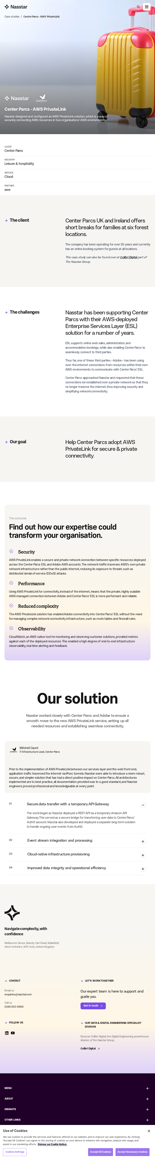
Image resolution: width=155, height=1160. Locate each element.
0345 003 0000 (14, 1007)
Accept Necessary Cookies (132, 1152)
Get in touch (91, 1006)
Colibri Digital (88, 1049)
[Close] (149, 1131)
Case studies (12, 17)
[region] (77, 1142)
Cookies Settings (14, 1152)
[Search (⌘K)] (138, 7)
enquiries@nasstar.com (18, 994)
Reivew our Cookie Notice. (52, 1144)
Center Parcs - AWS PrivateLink (41, 17)
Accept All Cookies (100, 1152)
